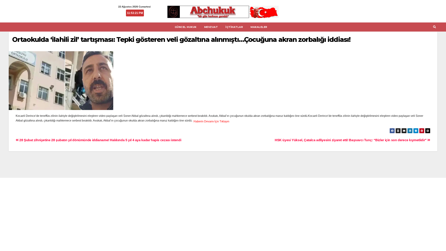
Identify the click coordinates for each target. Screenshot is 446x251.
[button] (434, 26)
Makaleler (259, 27)
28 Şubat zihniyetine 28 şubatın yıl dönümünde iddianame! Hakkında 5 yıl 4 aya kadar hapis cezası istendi (100, 140)
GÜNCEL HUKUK (186, 27)
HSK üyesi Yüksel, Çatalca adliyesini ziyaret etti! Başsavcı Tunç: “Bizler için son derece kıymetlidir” (351, 140)
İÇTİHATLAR (234, 27)
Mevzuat (211, 27)
